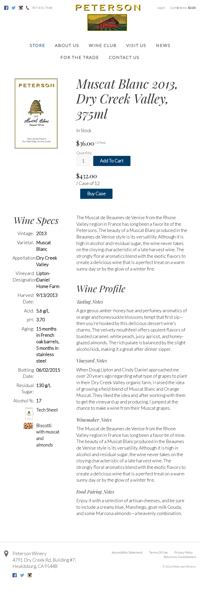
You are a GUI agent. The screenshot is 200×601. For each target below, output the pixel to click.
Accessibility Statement (127, 552)
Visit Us (136, 45)
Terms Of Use (158, 552)
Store (37, 45)
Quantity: (84, 152)
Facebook (6, 8)
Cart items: (183, 8)
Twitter (13, 8)
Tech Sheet (47, 410)
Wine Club (103, 45)
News (163, 45)
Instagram (21, 8)
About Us (67, 45)
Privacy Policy (183, 552)
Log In (161, 8)
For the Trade (79, 57)
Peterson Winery (29, 553)
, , (44, 563)
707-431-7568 (42, 8)
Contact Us (124, 57)
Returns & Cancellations (180, 557)
